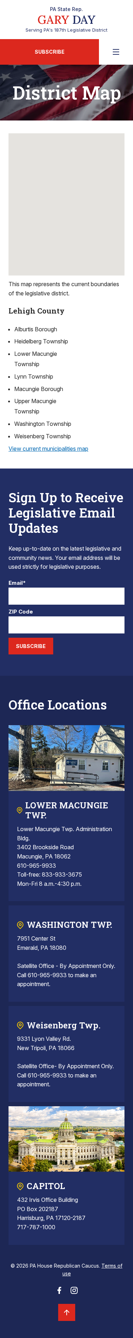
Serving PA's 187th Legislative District (66, 19)
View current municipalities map (48, 448)
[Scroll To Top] (66, 1312)
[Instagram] (74, 1292)
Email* (17, 583)
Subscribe (50, 52)
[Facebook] (59, 1292)
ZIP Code (21, 612)
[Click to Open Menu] (116, 52)
